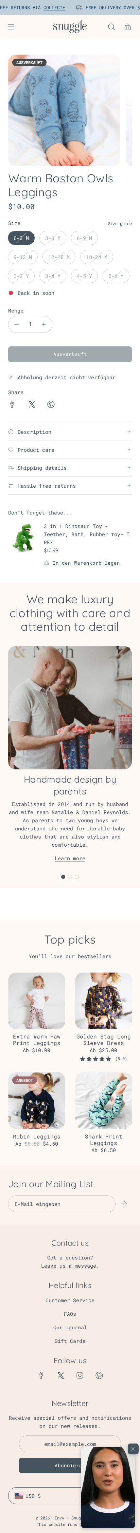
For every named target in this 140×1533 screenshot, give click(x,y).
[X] (60, 1375)
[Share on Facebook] (12, 405)
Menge (15, 310)
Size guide (120, 223)
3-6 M (52, 238)
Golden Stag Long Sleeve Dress (103, 1039)
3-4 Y (52, 276)
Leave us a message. (70, 1265)
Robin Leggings (36, 1136)
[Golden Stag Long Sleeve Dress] (103, 1000)
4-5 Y (84, 276)
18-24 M (96, 257)
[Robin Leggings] (36, 1100)
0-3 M (21, 238)
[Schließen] (133, 1449)
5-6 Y (116, 276)
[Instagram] (80, 1375)
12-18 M (59, 257)
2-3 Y (21, 276)
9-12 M (23, 257)
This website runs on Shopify (70, 1524)
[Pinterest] (99, 1375)
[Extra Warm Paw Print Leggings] (36, 1000)
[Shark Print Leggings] (103, 1100)
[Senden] (124, 1204)
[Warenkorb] (128, 27)
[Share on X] (31, 405)
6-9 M (84, 238)
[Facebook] (41, 1375)
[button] (108, 1487)
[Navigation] (11, 27)
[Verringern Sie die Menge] (16, 324)
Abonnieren (70, 1465)
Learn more (70, 858)
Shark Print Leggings (103, 1139)
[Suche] (111, 27)
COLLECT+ (51, 7)
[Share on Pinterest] (51, 405)
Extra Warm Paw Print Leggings (36, 1039)
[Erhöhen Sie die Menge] (44, 324)
